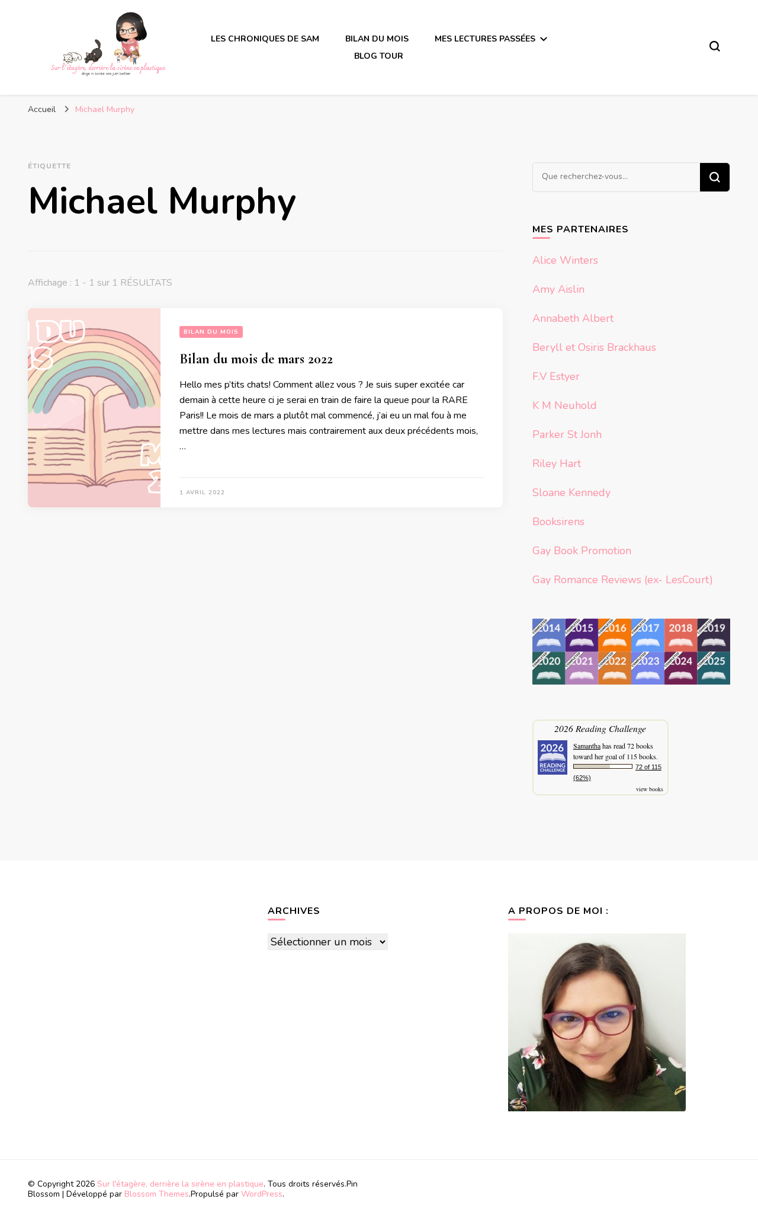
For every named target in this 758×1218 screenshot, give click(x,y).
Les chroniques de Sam (265, 38)
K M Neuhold (564, 405)
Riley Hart (556, 463)
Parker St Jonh (567, 434)
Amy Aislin (558, 289)
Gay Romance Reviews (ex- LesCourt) (622, 580)
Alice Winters (565, 260)
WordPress (261, 1194)
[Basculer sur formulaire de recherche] (714, 46)
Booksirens (558, 521)
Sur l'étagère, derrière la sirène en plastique (180, 1184)
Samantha (586, 745)
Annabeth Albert (573, 318)
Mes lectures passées (485, 38)
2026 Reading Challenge (600, 728)
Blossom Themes (156, 1194)
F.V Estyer (556, 376)
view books (649, 789)
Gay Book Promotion (581, 551)
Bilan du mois (377, 38)
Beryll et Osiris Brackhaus (594, 347)
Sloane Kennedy (571, 492)
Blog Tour (378, 56)
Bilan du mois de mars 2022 (256, 358)
